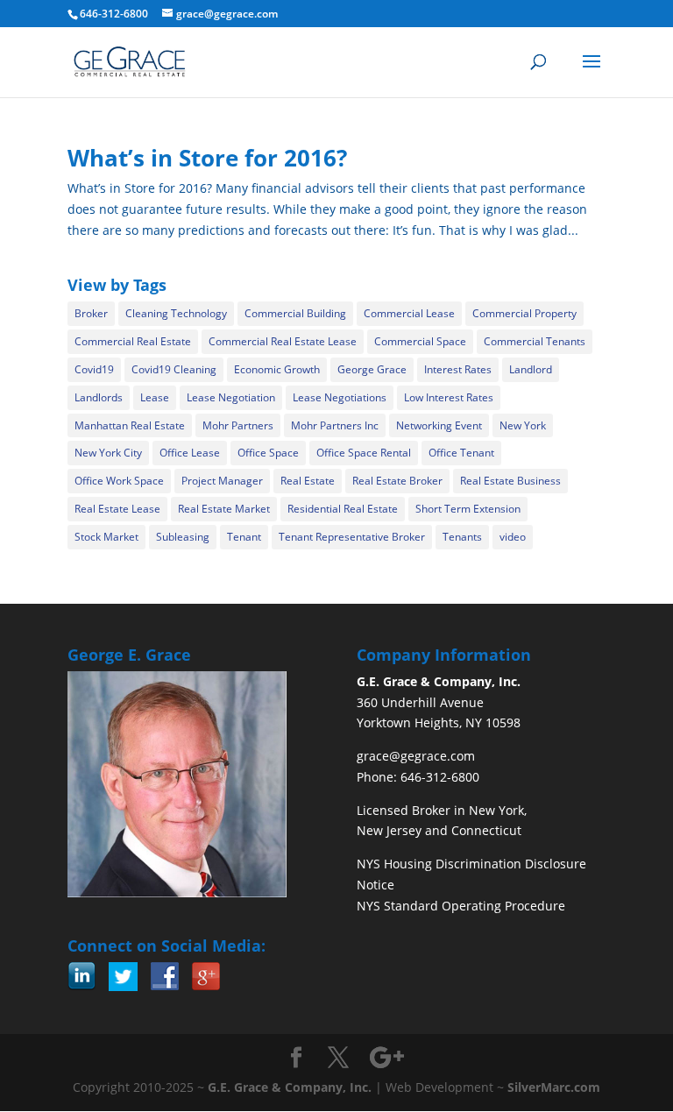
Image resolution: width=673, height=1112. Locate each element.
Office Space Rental (363, 452)
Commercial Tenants (534, 341)
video (512, 536)
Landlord (530, 369)
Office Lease (189, 452)
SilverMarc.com (553, 1087)
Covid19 (94, 369)
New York (522, 425)
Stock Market (106, 536)
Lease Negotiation (231, 397)
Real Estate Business (510, 480)
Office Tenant (461, 452)
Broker (91, 313)
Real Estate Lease (117, 508)
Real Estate (307, 480)
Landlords (98, 397)
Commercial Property (524, 313)
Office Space (268, 452)
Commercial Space (420, 341)
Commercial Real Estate (132, 341)
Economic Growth (277, 369)
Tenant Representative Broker (352, 536)
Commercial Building (295, 313)
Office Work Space (119, 480)
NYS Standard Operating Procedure (461, 905)
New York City (108, 452)
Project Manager (222, 480)
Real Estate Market (224, 508)
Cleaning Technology (176, 313)
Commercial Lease (409, 313)
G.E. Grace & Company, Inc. (290, 1087)
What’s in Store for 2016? (207, 158)
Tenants (462, 536)
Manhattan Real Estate (129, 425)
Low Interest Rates (448, 397)
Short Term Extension (468, 508)
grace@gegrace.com (416, 755)
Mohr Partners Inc (335, 425)
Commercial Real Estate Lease (283, 341)
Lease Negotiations (339, 397)
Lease (154, 397)
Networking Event (439, 425)
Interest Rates (458, 369)
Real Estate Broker (397, 480)
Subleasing (182, 536)
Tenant (244, 536)
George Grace (372, 369)
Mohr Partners (237, 425)
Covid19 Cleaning (173, 369)
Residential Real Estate (342, 508)
